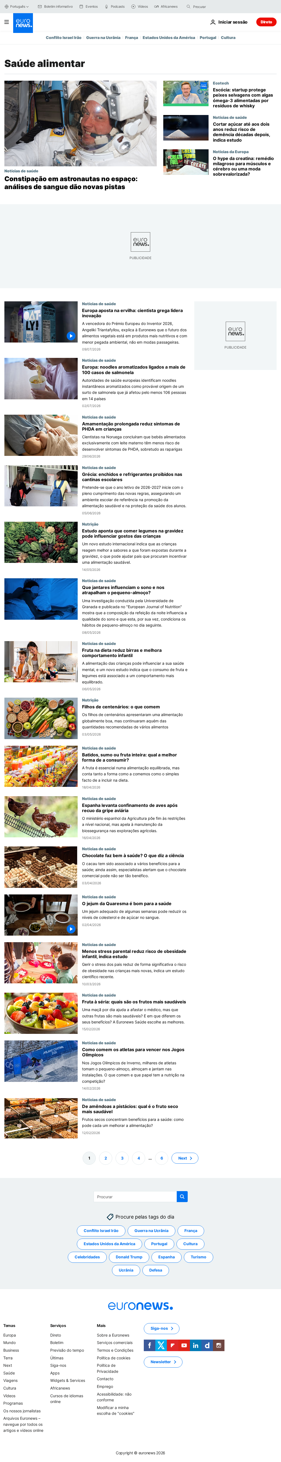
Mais (101, 1325)
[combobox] (216, 6)
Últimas (56, 1357)
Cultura (228, 37)
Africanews (60, 1388)
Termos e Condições (115, 1350)
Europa (9, 1334)
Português (17, 6)
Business (11, 1350)
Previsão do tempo (67, 1350)
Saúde (9, 1372)
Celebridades (87, 1257)
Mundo (9, 1342)
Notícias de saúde (21, 171)
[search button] (188, 6)
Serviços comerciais (115, 1342)
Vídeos (9, 1395)
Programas (13, 1403)
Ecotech (221, 83)
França (131, 37)
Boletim (56, 1342)
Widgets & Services (67, 1380)
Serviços (58, 1325)
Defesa (155, 1270)
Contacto (105, 1378)
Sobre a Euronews (113, 1334)
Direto (266, 21)
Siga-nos (58, 1365)
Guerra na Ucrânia (103, 37)
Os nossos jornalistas (22, 1410)
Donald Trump (129, 1257)
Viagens (10, 1380)
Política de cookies (113, 1357)
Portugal (208, 37)
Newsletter (161, 1361)
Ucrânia (126, 1270)
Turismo (198, 1257)
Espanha (166, 1257)
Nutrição (90, 524)
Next (182, 1157)
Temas (9, 1325)
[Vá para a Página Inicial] (23, 23)
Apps (55, 1372)
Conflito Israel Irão (64, 37)
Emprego (105, 1386)
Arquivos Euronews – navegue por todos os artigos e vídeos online (23, 1424)
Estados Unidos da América (169, 37)
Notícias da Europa (231, 151)
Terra (8, 1357)
